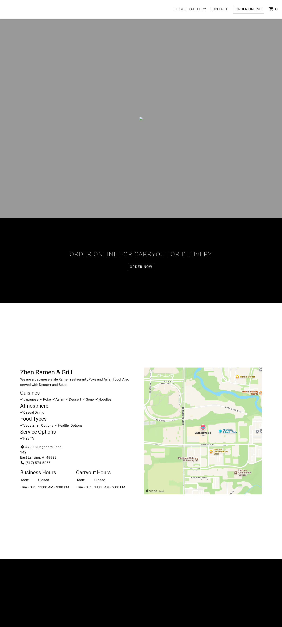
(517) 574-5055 (38, 463)
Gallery (197, 9)
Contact (219, 9)
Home (180, 9)
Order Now (141, 267)
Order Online (248, 9)
